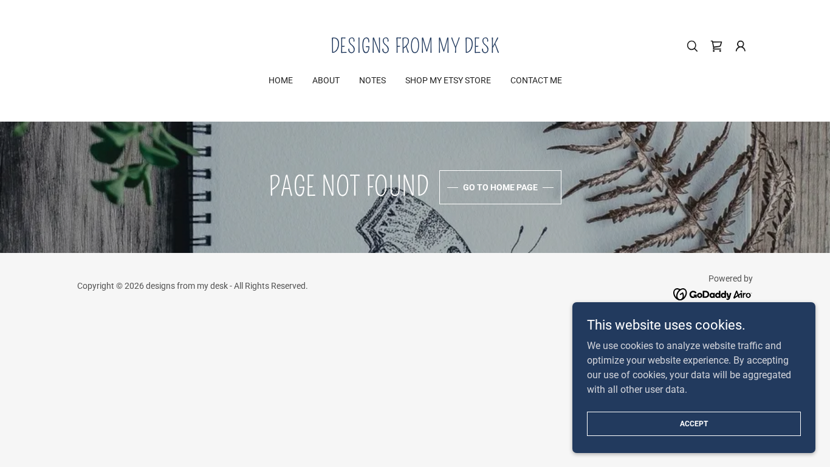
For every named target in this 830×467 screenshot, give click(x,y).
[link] (415, 49)
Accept (694, 423)
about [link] (326, 80)
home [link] (281, 80)
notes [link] (372, 80)
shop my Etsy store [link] (448, 80)
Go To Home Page (500, 187)
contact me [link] (536, 80)
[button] (741, 46)
